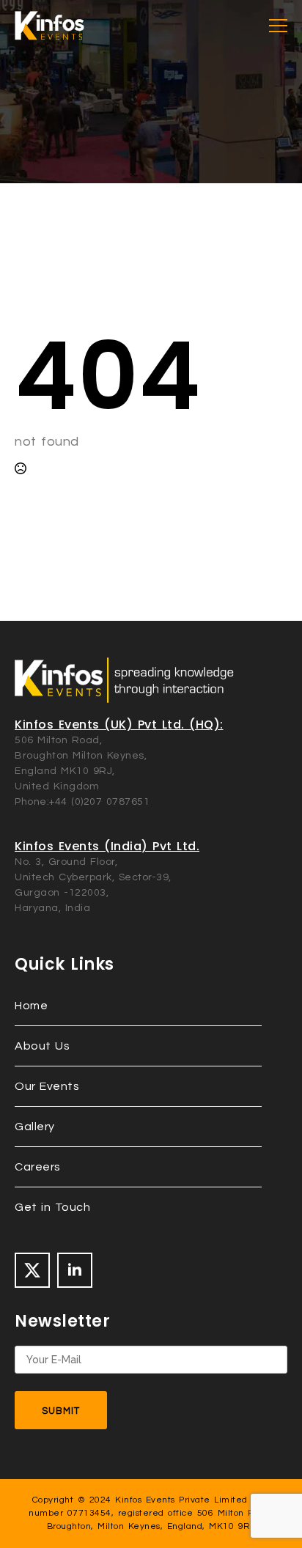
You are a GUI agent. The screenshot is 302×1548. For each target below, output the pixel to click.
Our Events (47, 1086)
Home (31, 1005)
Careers (38, 1167)
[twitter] (32, 1270)
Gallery (35, 1126)
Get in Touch (52, 1207)
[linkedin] (75, 1270)
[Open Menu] (278, 26)
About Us (42, 1046)
